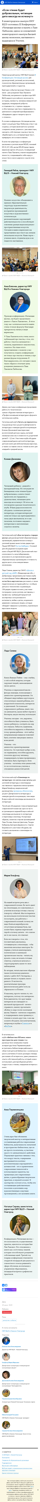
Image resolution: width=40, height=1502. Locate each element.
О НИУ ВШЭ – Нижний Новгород (12, 1455)
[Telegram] (6, 1285)
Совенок (25, 1023)
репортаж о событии (9, 1320)
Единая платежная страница (10, 1473)
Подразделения (6, 1463)
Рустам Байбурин (22, 546)
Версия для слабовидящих (10, 1466)
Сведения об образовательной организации (15, 1460)
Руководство (6, 1457)
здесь (32, 1486)
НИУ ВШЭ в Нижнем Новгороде (15, 2)
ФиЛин (8, 1026)
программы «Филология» (23, 791)
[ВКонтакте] (3, 1285)
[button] (4, 259)
